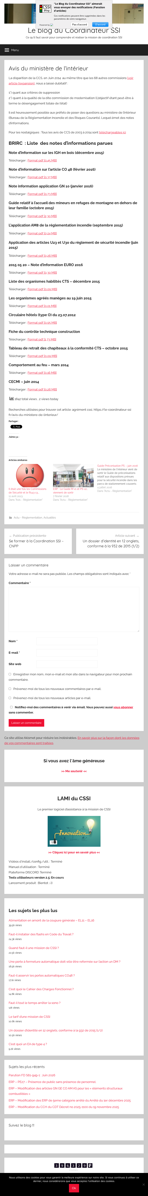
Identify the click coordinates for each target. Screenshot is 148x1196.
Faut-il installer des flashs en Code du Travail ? (41, 934)
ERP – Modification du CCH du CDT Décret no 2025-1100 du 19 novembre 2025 (64, 1107)
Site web (15, 664)
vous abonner (123, 707)
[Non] (143, 1184)
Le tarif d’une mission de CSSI (29, 1016)
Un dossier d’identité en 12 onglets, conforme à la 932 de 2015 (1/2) (56, 1030)
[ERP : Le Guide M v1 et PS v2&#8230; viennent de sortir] (73, 475)
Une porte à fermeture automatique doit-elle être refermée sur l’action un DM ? (64, 961)
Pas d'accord (79, 24)
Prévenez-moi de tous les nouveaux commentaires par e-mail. (57, 689)
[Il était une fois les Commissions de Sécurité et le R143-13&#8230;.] (29, 475)
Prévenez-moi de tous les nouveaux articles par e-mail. (52, 698)
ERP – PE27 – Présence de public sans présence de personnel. (52, 1082)
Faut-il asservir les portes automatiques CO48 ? (42, 975)
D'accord (100, 24)
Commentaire (20, 583)
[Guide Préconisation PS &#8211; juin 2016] (119, 478)
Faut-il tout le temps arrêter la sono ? (34, 1003)
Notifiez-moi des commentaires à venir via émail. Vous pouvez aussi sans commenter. (71, 709)
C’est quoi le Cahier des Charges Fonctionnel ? (41, 989)
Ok (74, 1188)
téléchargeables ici (112, 132)
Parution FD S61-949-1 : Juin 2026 (32, 1075)
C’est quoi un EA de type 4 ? (28, 1044)
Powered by (45, 25)
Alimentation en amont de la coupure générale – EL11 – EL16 (51, 920)
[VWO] (53, 25)
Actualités (49, 517)
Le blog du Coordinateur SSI (74, 30)
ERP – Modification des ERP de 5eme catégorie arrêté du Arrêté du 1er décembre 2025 (70, 1100)
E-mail (14, 652)
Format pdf (42, 160)
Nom (13, 641)
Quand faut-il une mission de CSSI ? (34, 948)
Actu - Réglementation (28, 517)
